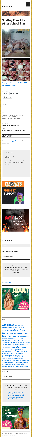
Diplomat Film (5, 342)
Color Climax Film (21, 333)
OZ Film (19, 355)
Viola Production (23, 366)
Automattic (12, 435)
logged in (14, 141)
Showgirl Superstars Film (22, 360)
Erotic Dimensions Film (21, 342)
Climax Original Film (20, 327)
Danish (6, 336)
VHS (12, 366)
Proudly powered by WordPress (11, 433)
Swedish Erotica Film (9, 362)
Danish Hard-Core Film (16, 336)
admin (22, 115)
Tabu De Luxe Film (15, 364)
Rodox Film (13, 360)
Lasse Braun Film (15, 351)
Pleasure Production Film (17, 357)
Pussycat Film (11, 358)
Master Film (13, 355)
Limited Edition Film (16, 353)
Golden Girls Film (7, 350)
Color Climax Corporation (14, 331)
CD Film (13, 327)
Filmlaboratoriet (18, 344)
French (13, 347)
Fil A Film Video (8, 344)
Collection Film (7, 330)
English (12, 342)
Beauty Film (17, 325)
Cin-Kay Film (17, 118)
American (10, 118)
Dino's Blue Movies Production (20, 341)
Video (16, 366)
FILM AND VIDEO (13, 117)
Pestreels (7, 6)
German (21, 347)
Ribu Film (17, 358)
